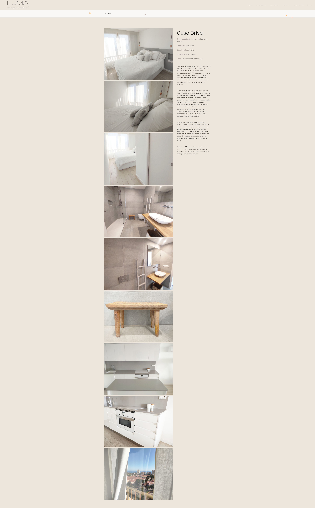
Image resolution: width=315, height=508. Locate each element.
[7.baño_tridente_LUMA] (138, 316)
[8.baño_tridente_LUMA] (138, 421)
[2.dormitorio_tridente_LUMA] (138, 54)
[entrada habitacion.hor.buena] (138, 159)
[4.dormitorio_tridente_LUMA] (138, 474)
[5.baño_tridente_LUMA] (138, 211)
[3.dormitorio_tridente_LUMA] (138, 106)
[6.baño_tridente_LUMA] (138, 264)
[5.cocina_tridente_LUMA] (138, 369)
